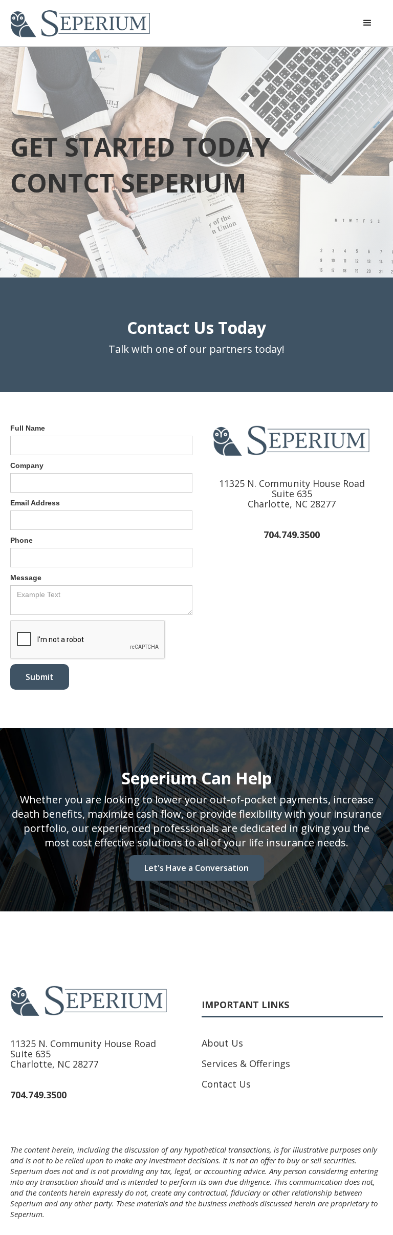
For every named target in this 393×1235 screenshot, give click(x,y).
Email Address (35, 503)
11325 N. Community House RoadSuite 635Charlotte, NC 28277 (292, 493)
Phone (21, 540)
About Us (222, 1043)
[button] (367, 23)
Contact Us (226, 1084)
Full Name (27, 428)
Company (26, 465)
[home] (80, 23)
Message (25, 577)
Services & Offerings (246, 1063)
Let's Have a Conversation (196, 868)
